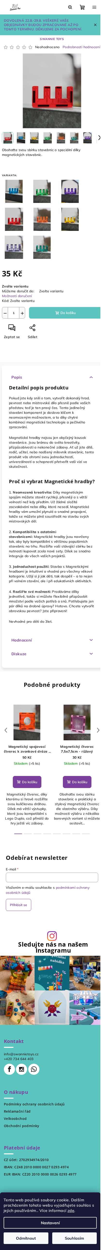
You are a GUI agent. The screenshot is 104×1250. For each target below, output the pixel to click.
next (98, 730)
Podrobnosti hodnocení (81, 47)
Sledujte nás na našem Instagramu (53, 947)
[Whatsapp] (33, 1069)
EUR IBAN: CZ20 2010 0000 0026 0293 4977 (40, 1174)
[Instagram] (21, 1069)
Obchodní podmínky (21, 1126)
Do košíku (68, 313)
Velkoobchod (15, 1118)
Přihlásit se (18, 905)
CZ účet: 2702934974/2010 (26, 1160)
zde (70, 1210)
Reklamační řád (17, 1111)
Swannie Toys (52, 39)
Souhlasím (74, 1238)
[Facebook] (9, 1069)
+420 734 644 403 (18, 1059)
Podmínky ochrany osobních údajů (34, 1104)
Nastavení (50, 1222)
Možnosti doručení (17, 296)
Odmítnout (26, 1238)
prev (6, 730)
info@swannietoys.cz (21, 1054)
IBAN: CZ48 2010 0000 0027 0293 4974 (36, 1167)
